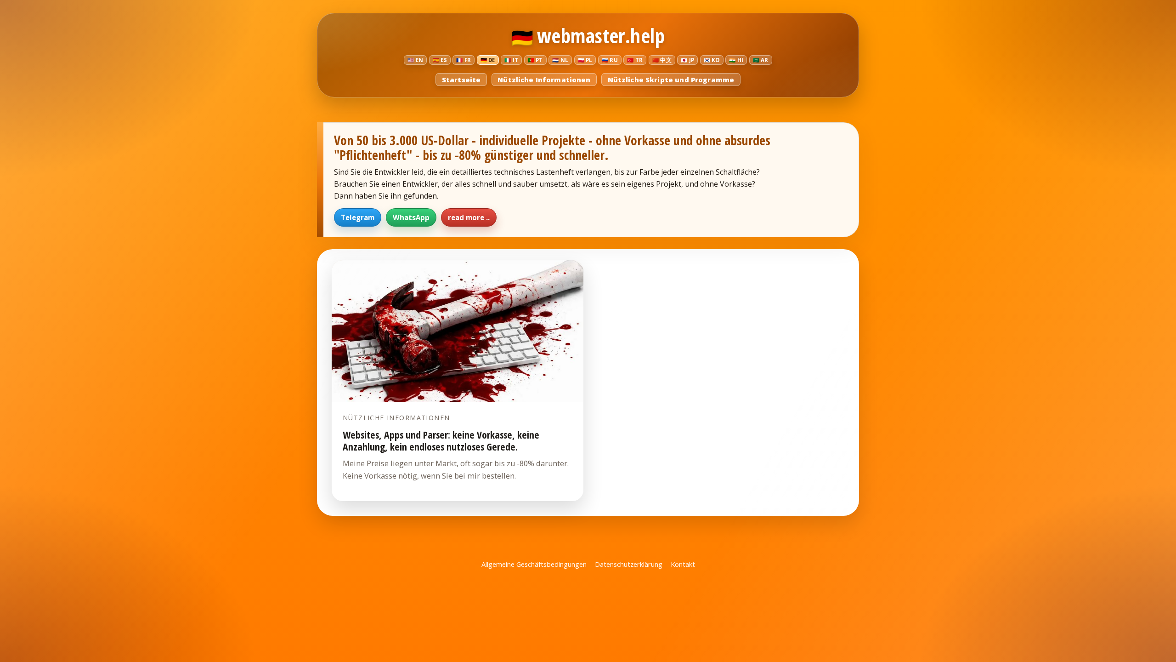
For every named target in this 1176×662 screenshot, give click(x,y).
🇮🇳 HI (736, 60)
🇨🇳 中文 (662, 60)
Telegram (357, 217)
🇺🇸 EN (415, 60)
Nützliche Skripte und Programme (671, 79)
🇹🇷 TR (635, 60)
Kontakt (683, 564)
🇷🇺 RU (610, 60)
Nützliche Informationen (544, 79)
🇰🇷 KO (712, 60)
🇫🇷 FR (463, 60)
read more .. (469, 217)
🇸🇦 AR (761, 60)
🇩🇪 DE (488, 60)
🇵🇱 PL (585, 60)
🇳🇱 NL (560, 60)
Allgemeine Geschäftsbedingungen (534, 564)
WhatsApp (411, 217)
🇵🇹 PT (535, 60)
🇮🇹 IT (511, 60)
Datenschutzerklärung (628, 564)
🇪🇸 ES (440, 60)
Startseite (461, 79)
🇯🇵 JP (687, 60)
